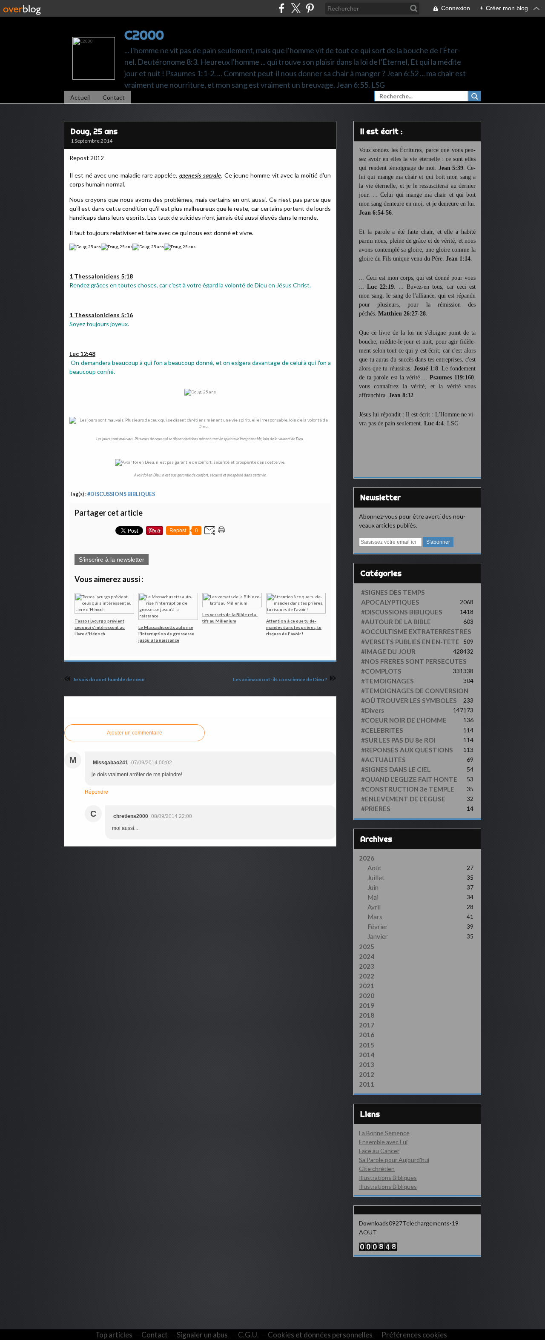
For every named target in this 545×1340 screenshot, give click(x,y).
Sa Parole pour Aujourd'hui (394, 1159)
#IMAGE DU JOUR (388, 651)
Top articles (113, 1334)
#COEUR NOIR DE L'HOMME (404, 720)
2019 (366, 1005)
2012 (366, 1074)
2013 (366, 1064)
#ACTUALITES (383, 759)
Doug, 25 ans (94, 131)
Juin (373, 887)
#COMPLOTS (381, 671)
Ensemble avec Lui (383, 1141)
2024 (366, 956)
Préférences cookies (414, 1334)
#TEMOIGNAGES (387, 681)
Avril (374, 907)
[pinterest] (309, 8)
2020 (366, 995)
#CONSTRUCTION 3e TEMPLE (407, 789)
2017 (366, 1025)
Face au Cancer (379, 1150)
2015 (366, 1045)
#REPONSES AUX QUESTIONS (407, 750)
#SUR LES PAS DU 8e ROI (398, 740)
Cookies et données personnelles (320, 1334)
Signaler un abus (203, 1334)
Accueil (80, 97)
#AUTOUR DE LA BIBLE (396, 622)
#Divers (372, 710)
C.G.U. (248, 1334)
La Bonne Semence (384, 1132)
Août (374, 868)
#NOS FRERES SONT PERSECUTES (414, 661)
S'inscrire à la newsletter (111, 559)
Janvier (377, 936)
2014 (366, 1055)
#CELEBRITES (382, 730)
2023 (366, 966)
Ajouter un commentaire (134, 733)
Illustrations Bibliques (388, 1177)
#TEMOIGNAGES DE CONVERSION (414, 690)
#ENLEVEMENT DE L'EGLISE (403, 799)
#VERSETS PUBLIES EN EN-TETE (410, 642)
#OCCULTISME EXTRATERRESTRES (416, 631)
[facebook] (281, 8)
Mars (374, 917)
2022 (366, 976)
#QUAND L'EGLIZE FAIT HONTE (409, 779)
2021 (366, 986)
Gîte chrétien (377, 1168)
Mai (373, 897)
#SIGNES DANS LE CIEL (395, 769)
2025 (366, 946)
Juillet (375, 877)
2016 (366, 1035)
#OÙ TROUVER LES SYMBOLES (409, 700)
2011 (366, 1084)
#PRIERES (375, 808)
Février (377, 926)
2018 (366, 1015)
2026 (366, 858)
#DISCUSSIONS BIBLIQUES (121, 494)
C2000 (144, 35)
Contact (114, 97)
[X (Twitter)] (295, 8)
